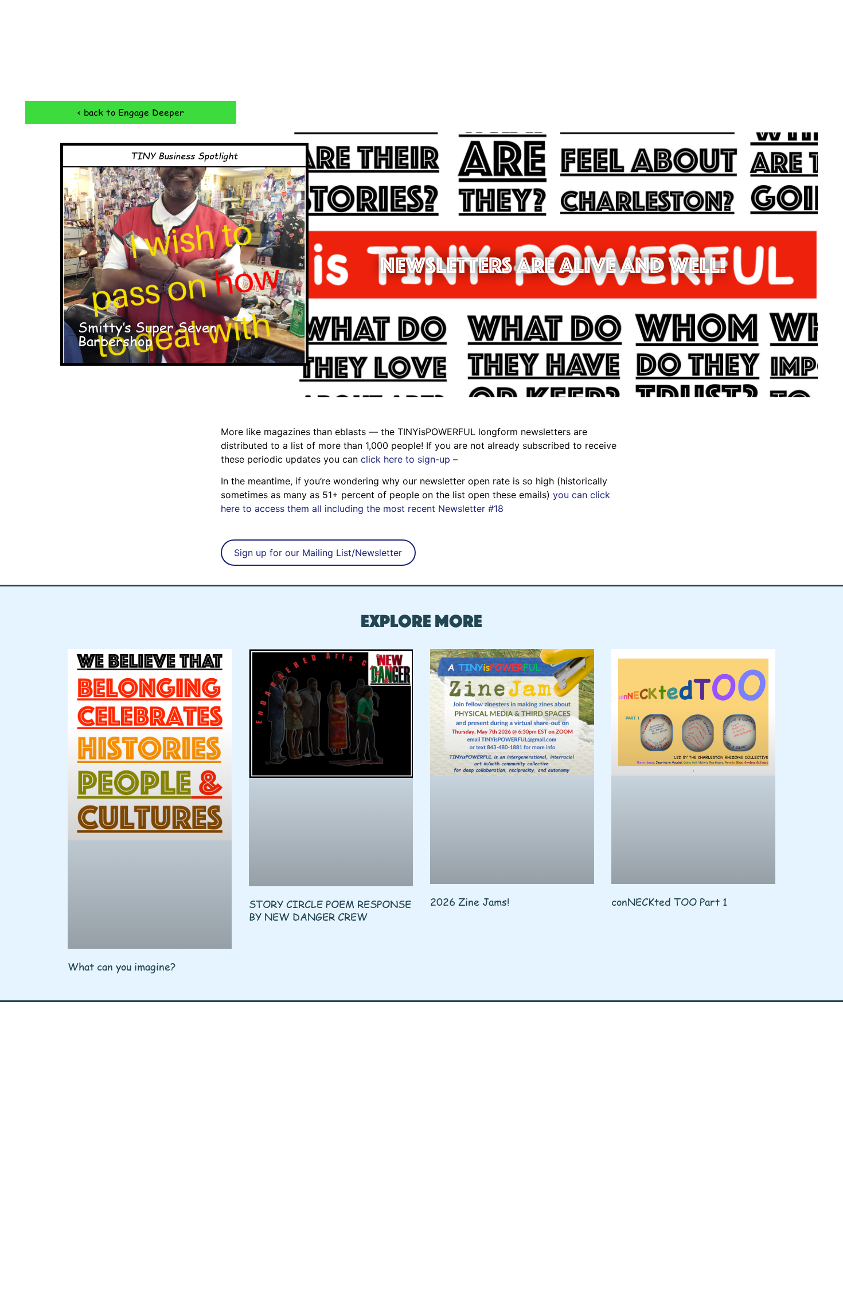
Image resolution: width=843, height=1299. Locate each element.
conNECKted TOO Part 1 (669, 901)
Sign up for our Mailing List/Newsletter (318, 552)
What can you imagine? (121, 966)
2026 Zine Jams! (469, 901)
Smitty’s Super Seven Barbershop (147, 334)
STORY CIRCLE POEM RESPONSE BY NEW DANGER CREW (330, 910)
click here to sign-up (407, 459)
